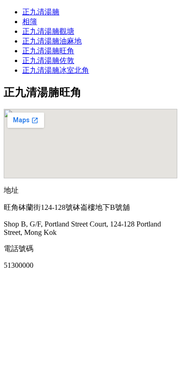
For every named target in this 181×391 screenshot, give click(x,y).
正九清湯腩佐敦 (48, 60)
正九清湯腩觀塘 (48, 31)
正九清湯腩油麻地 (52, 41)
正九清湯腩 (40, 12)
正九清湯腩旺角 (48, 51)
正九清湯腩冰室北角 (55, 70)
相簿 (29, 21)
